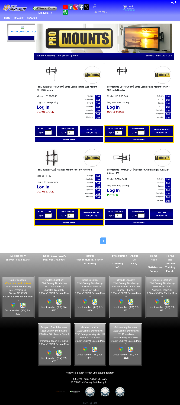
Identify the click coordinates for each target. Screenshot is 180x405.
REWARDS (32, 18)
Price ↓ (66, 55)
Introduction (119, 255)
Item (59, 55)
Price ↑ (76, 55)
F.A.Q (134, 263)
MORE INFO (69, 139)
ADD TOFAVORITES (91, 131)
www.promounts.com (25, 31)
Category (50, 55)
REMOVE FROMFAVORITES (161, 131)
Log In (173, 2)
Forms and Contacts (170, 259)
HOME (7, 18)
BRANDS (18, 18)
